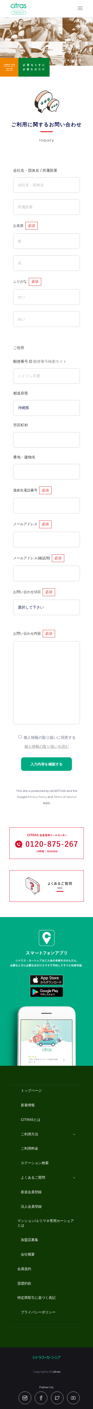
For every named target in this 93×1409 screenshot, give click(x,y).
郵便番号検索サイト (49, 361)
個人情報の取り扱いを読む (46, 746)
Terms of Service (65, 797)
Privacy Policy (37, 797)
